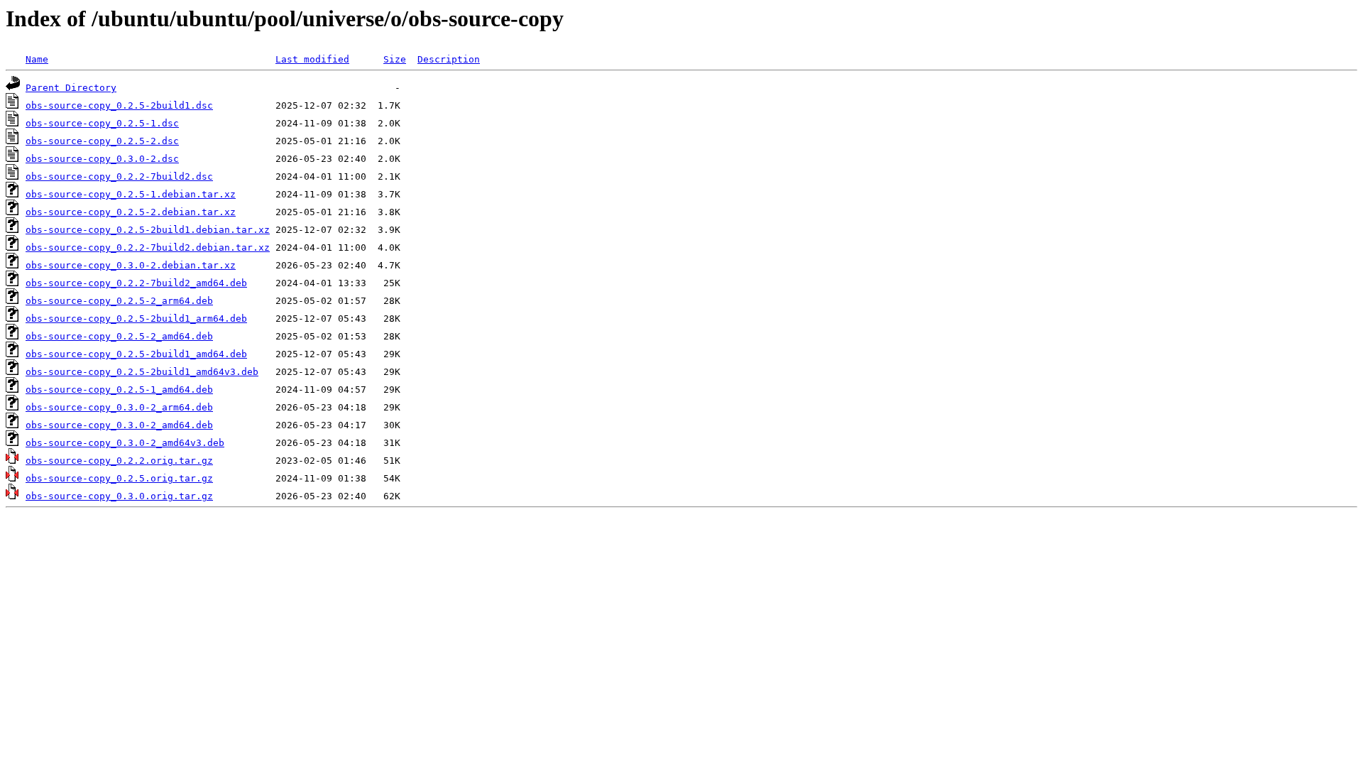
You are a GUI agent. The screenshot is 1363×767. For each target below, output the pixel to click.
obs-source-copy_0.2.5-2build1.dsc (119, 105)
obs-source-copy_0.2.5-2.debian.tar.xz (131, 212)
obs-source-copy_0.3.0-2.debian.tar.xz (131, 265)
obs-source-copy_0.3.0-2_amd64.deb (119, 425)
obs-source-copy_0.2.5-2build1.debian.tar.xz (148, 229)
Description (448, 59)
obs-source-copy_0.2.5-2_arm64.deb (119, 300)
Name (37, 59)
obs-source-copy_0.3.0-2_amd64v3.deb (125, 442)
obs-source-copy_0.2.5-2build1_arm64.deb (136, 318)
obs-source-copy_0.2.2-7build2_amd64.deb (136, 283)
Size (394, 59)
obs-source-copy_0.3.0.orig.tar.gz (119, 496)
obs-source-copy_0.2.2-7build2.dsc (119, 176)
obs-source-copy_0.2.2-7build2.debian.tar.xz (148, 247)
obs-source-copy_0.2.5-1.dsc (102, 123)
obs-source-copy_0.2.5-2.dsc (102, 141)
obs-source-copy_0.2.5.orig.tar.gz (119, 478)
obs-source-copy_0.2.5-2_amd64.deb (119, 336)
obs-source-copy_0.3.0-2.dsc (102, 158)
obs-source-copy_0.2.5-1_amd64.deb (119, 389)
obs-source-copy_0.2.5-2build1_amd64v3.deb (142, 371)
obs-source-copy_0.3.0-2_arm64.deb (119, 407)
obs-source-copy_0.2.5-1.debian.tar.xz (131, 194)
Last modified (312, 59)
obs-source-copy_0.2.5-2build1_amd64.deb (136, 354)
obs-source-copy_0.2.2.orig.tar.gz (119, 460)
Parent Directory (71, 87)
